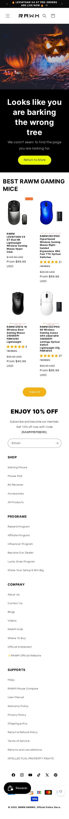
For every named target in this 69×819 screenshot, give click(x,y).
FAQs (11, 680)
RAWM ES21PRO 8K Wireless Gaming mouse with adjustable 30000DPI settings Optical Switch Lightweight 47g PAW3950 (50, 338)
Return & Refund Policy (23, 732)
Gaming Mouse (17, 467)
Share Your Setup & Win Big (26, 570)
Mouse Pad (15, 476)
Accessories (16, 493)
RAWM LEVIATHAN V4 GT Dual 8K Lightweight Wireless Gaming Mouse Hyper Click (17, 242)
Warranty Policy (18, 706)
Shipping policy (18, 723)
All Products (16, 502)
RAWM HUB (15, 629)
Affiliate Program (19, 535)
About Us (14, 594)
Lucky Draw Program (21, 561)
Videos (12, 620)
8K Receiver (16, 484)
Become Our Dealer (21, 552)
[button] (7, 16)
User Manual (16, 697)
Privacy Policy (17, 715)
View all (34, 392)
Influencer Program (20, 544)
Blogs (11, 612)
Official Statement (20, 647)
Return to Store (34, 160)
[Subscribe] (57, 443)
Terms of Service (19, 741)
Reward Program (19, 526)
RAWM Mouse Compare (23, 688)
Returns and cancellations (25, 750)
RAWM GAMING (26, 807)
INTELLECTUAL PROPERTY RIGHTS (31, 758)
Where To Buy (17, 638)
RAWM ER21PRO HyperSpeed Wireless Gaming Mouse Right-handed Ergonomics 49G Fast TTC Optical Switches (50, 246)
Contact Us (15, 603)
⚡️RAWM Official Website (24, 655)
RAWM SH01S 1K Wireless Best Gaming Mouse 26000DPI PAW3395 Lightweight (17, 334)
